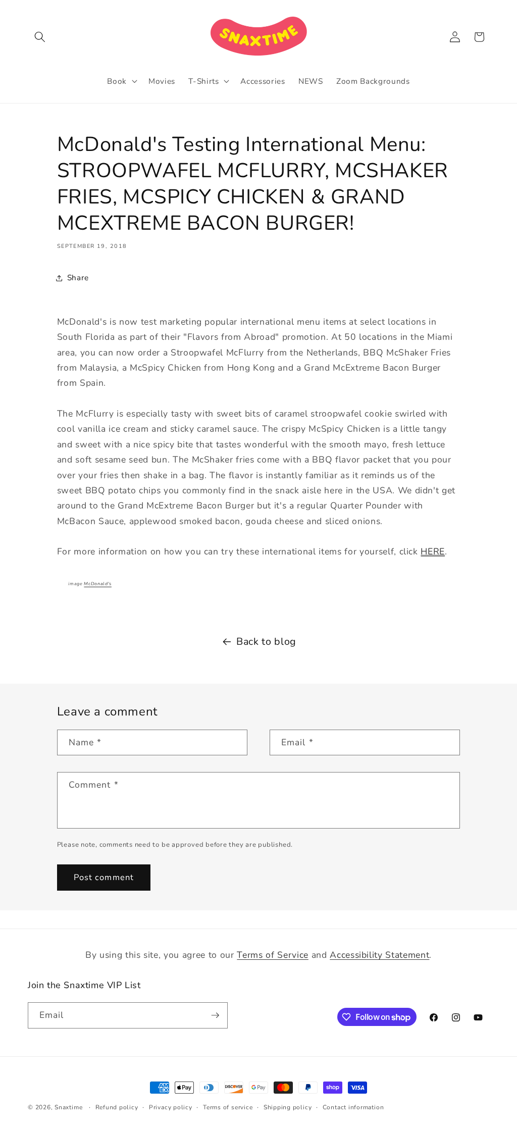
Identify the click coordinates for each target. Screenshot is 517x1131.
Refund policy (116, 1107)
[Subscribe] (215, 1015)
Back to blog (266, 641)
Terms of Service (272, 955)
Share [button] (78, 277)
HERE (433, 551)
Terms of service (227, 1107)
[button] (40, 37)
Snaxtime (68, 1107)
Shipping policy (288, 1107)
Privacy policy (170, 1107)
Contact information (353, 1107)
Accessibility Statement (379, 955)
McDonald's (98, 584)
